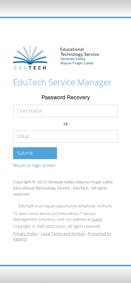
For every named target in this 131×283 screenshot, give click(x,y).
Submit (25, 153)
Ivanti (97, 219)
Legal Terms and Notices (63, 233)
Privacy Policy (25, 233)
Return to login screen (34, 165)
